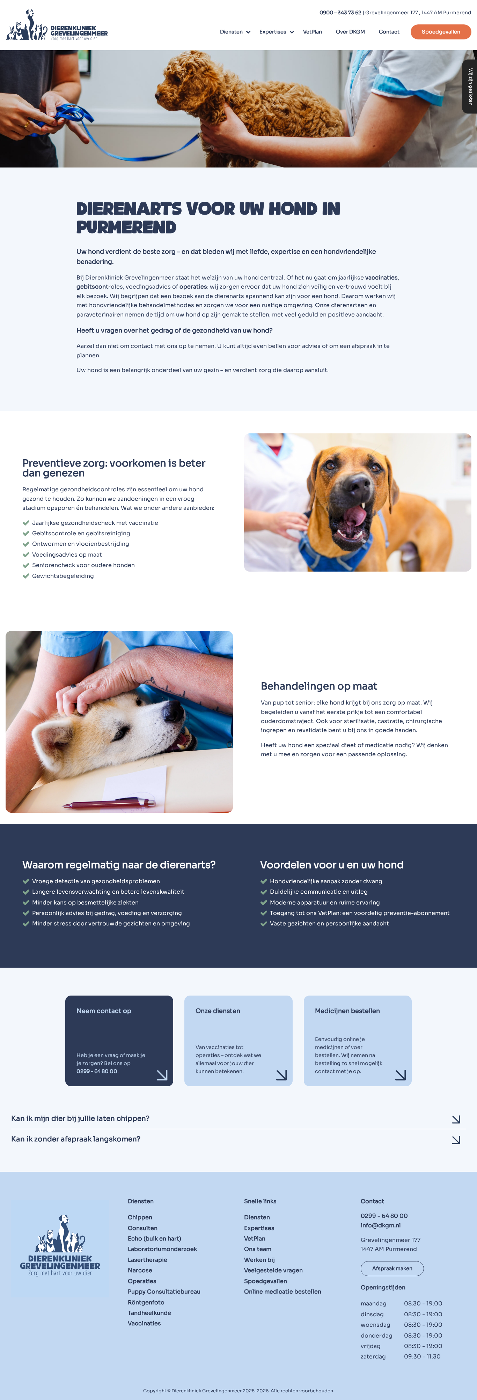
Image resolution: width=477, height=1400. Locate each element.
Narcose (140, 1270)
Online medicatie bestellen (282, 1291)
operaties (193, 286)
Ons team (257, 1249)
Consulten (142, 1227)
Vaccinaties (144, 1323)
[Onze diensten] (238, 1041)
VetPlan (312, 32)
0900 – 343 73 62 (340, 12)
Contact (389, 32)
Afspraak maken (392, 1268)
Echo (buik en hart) (154, 1238)
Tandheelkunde (149, 1313)
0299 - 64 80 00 (384, 1216)
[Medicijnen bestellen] (358, 1041)
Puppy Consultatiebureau (164, 1291)
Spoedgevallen (441, 32)
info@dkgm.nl (381, 1225)
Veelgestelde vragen (273, 1270)
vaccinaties (381, 277)
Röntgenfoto (146, 1302)
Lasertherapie (147, 1259)
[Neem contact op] (119, 1041)
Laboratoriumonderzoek (162, 1249)
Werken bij (259, 1259)
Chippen (140, 1217)
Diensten (231, 32)
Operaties (142, 1281)
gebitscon (91, 286)
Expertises (272, 32)
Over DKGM (350, 32)
